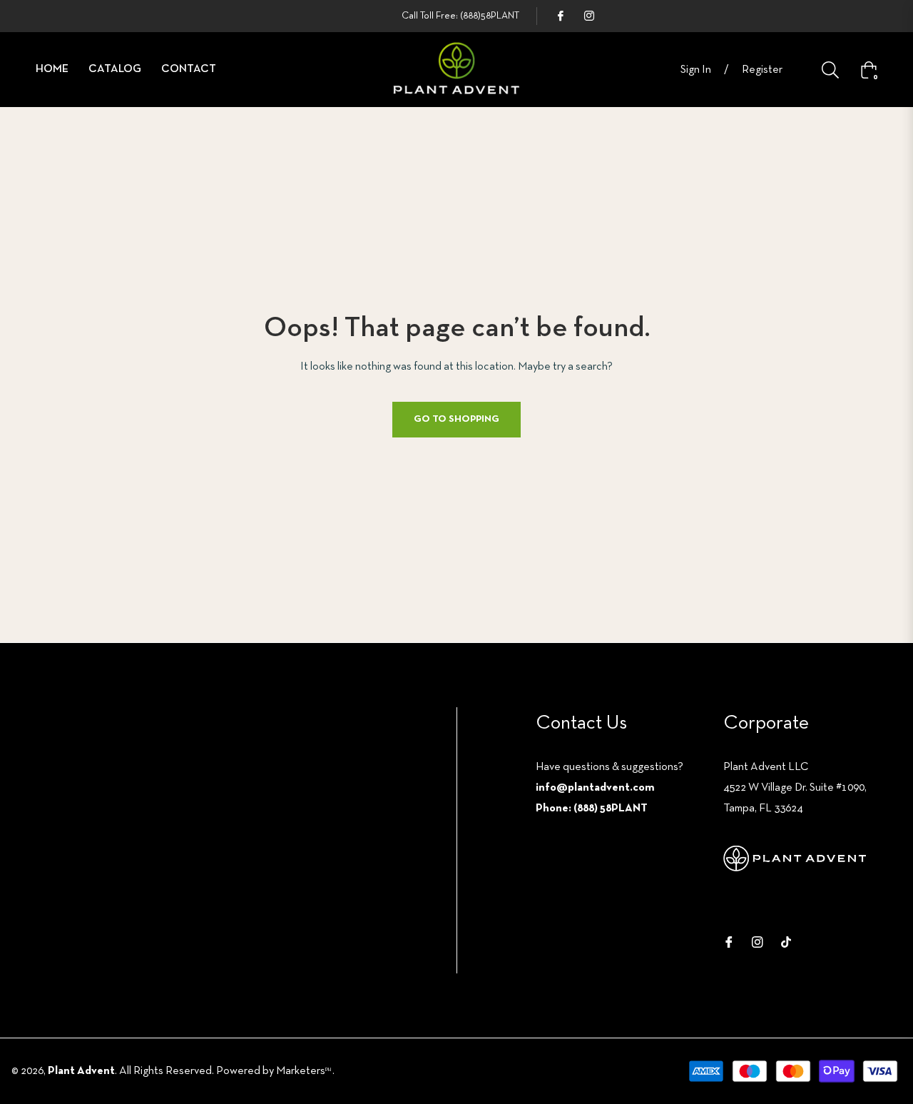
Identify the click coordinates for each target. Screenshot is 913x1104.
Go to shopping (456, 419)
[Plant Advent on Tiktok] (786, 942)
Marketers (303, 1071)
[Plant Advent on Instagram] (588, 16)
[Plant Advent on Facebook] (560, 16)
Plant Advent (81, 1071)
